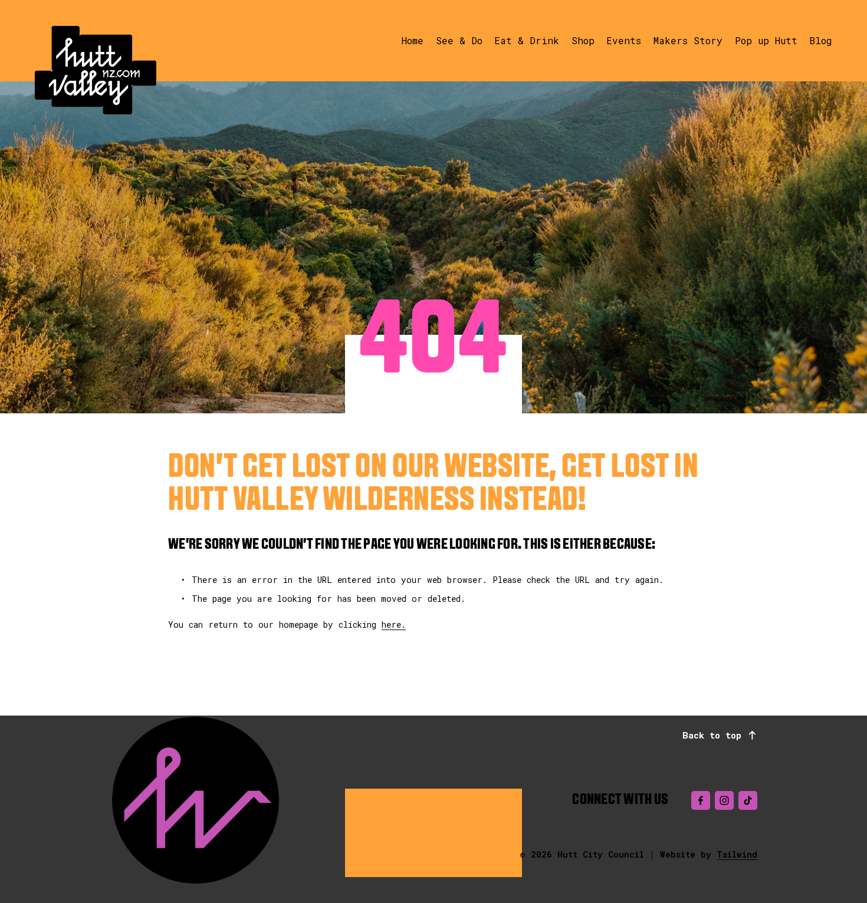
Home (412, 40)
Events (623, 40)
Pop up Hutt (766, 40)
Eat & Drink (526, 40)
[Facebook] (700, 800)
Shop (583, 40)
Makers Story (687, 40)
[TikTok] (747, 800)
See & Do (459, 40)
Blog (820, 40)
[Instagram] (724, 800)
